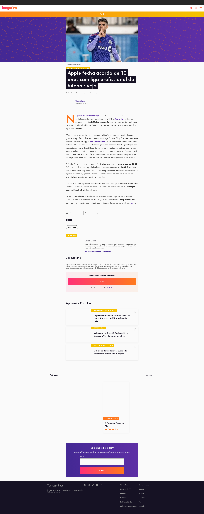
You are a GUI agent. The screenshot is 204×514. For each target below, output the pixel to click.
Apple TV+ (119, 118)
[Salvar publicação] (135, 312)
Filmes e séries (144, 485)
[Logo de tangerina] (9, 8)
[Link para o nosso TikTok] (101, 485)
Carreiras (123, 498)
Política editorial (126, 502)
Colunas (141, 498)
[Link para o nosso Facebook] (85, 485)
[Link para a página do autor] (70, 102)
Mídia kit (142, 506)
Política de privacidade (128, 506)
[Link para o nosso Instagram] (89, 485)
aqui (133, 202)
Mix (140, 502)
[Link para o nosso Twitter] (93, 485)
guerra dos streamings (88, 115)
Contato (123, 493)
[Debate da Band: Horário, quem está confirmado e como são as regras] (78, 352)
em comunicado (97, 141)
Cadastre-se (111, 288)
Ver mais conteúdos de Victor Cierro (98, 251)
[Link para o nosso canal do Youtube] (97, 485)
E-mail (82, 457)
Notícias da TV (125, 489)
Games (141, 489)
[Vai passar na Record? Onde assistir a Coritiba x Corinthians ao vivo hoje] (78, 335)
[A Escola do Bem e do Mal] (116, 401)
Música (141, 493)
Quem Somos (125, 485)
